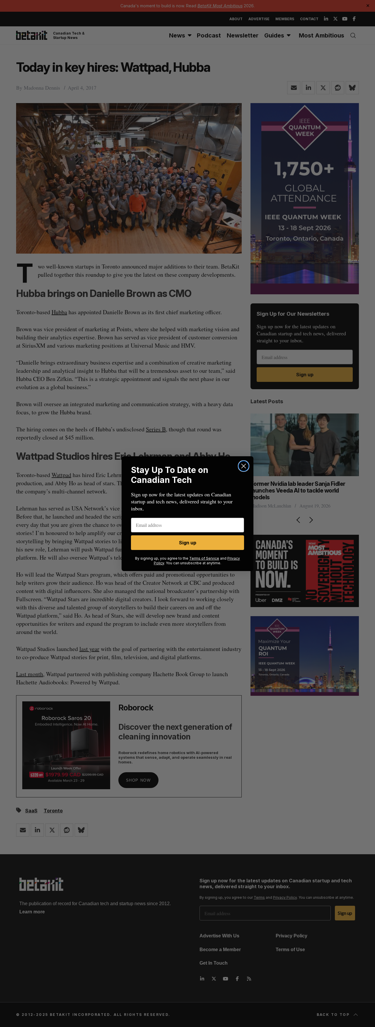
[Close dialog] (243, 466)
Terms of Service (204, 558)
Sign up (187, 543)
